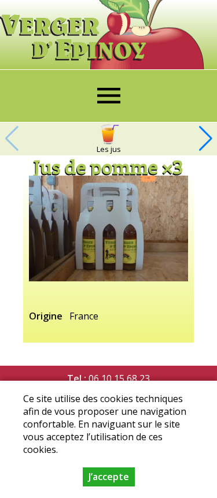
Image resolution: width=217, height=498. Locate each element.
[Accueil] (76, 30)
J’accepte (109, 476)
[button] (205, 138)
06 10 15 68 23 (119, 378)
